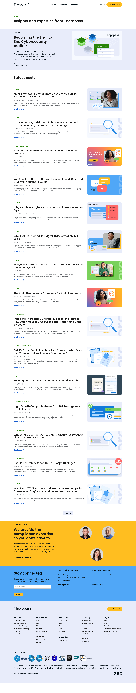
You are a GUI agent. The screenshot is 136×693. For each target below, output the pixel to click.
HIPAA (38, 626)
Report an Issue (109, 626)
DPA (105, 623)
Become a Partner (88, 636)
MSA (105, 620)
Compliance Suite (20, 623)
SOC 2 (38, 623)
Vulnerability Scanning (21, 629)
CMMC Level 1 (40, 637)
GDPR (38, 634)
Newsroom (85, 626)
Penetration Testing (20, 626)
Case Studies (63, 620)
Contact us (85, 641)
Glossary (62, 631)
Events (61, 629)
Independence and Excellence (88, 632)
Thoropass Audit (19, 620)
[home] (21, 4)
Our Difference (86, 620)
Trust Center (86, 638)
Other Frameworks (42, 645)
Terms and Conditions (111, 631)
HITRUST (39, 629)
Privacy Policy (108, 634)
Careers (84, 629)
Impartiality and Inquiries (112, 629)
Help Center (63, 634)
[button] (53, 4)
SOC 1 (38, 620)
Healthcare (63, 640)
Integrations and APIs (21, 634)
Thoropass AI (18, 631)
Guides (61, 626)
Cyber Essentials (41, 631)
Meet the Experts (87, 623)
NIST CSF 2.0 (40, 639)
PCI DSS (39, 642)
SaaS (60, 643)
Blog (60, 623)
